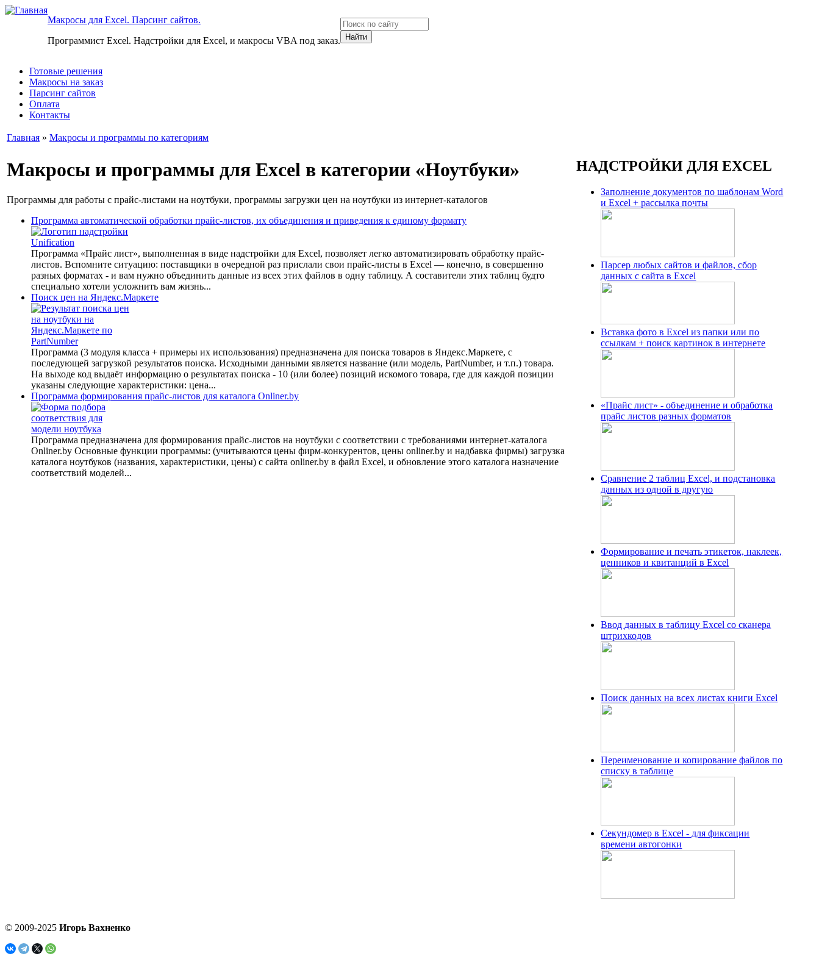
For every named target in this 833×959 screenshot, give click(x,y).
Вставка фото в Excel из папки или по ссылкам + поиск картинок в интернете (683, 337)
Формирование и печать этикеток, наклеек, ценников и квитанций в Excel (691, 557)
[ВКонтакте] (10, 948)
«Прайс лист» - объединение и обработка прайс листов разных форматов (687, 410)
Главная (23, 137)
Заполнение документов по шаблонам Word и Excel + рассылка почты (692, 197)
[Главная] (26, 10)
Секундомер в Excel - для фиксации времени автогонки (675, 838)
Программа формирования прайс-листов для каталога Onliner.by (165, 396)
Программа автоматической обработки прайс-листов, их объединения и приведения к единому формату (249, 220)
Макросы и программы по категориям (129, 137)
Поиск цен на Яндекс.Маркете (95, 297)
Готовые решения (65, 71)
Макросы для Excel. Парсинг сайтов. (124, 20)
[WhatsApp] (50, 948)
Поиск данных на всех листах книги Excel (689, 698)
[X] (37, 948)
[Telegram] (23, 948)
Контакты (49, 115)
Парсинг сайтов (62, 93)
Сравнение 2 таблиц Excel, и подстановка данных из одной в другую (688, 483)
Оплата (44, 104)
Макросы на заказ (66, 82)
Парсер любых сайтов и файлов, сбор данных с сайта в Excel (679, 270)
